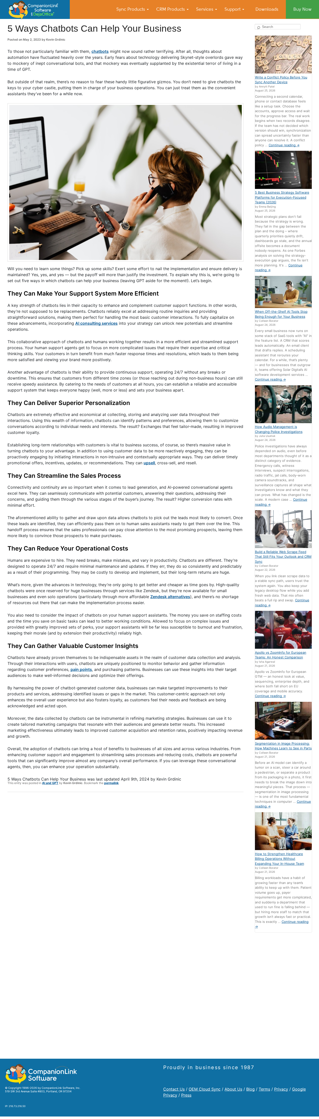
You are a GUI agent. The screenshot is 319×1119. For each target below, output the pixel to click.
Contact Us (174, 1089)
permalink (111, 783)
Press (186, 1095)
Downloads (266, 9)
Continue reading (284, 145)
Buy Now (302, 9)
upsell (149, 462)
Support (233, 9)
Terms (264, 1089)
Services (205, 9)
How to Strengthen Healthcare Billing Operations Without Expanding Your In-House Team (279, 859)
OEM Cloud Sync (205, 1089)
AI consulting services (96, 323)
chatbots (100, 51)
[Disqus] (125, 861)
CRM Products (171, 9)
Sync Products (131, 9)
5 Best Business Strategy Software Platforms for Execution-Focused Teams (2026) (282, 197)
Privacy (281, 1089)
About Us (233, 1089)
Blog (250, 1089)
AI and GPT (50, 783)
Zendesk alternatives (170, 596)
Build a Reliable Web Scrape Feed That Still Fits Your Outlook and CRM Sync (283, 556)
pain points (81, 669)
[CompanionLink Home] (35, 9)
